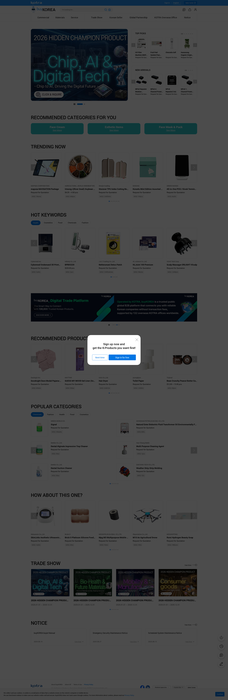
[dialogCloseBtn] (136, 339)
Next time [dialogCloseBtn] (100, 357)
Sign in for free (122, 357)
